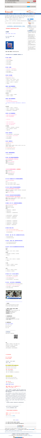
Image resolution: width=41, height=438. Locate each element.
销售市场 (13, 15)
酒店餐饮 (24, 15)
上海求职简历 (10, 430)
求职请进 (28, 2)
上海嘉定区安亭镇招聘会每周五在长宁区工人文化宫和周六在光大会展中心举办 (32, 45)
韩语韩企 (21, 15)
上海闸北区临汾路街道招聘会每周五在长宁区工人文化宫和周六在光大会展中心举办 (32, 49)
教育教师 (7, 15)
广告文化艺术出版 (30, 15)
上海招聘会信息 (30, 30)
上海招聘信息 (6, 430)
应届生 (9, 15)
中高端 (11, 15)
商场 (17, 15)
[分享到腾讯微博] (33, 429)
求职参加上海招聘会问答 (12, 429)
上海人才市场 (24, 435)
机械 (32, 15)
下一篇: (14, 423)
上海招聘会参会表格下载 (21, 429)
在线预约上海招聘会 (27, 429)
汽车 (5, 15)
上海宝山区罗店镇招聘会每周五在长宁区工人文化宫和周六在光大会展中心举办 (32, 39)
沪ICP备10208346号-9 (30, 435)
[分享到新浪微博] (32, 429)
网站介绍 (13, 430)
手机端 (35, 428)
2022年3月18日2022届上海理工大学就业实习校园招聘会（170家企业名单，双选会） (32, 33)
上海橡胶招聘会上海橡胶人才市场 (31, 35)
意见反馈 (18, 430)
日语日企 (19, 15)
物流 (25, 15)
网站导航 (15, 430)
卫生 (34, 15)
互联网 (27, 15)
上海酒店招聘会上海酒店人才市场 (31, 34)
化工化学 (15, 15)
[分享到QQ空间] (31, 429)
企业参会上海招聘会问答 (7, 429)
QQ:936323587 (34, 27)
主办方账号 (21, 430)
